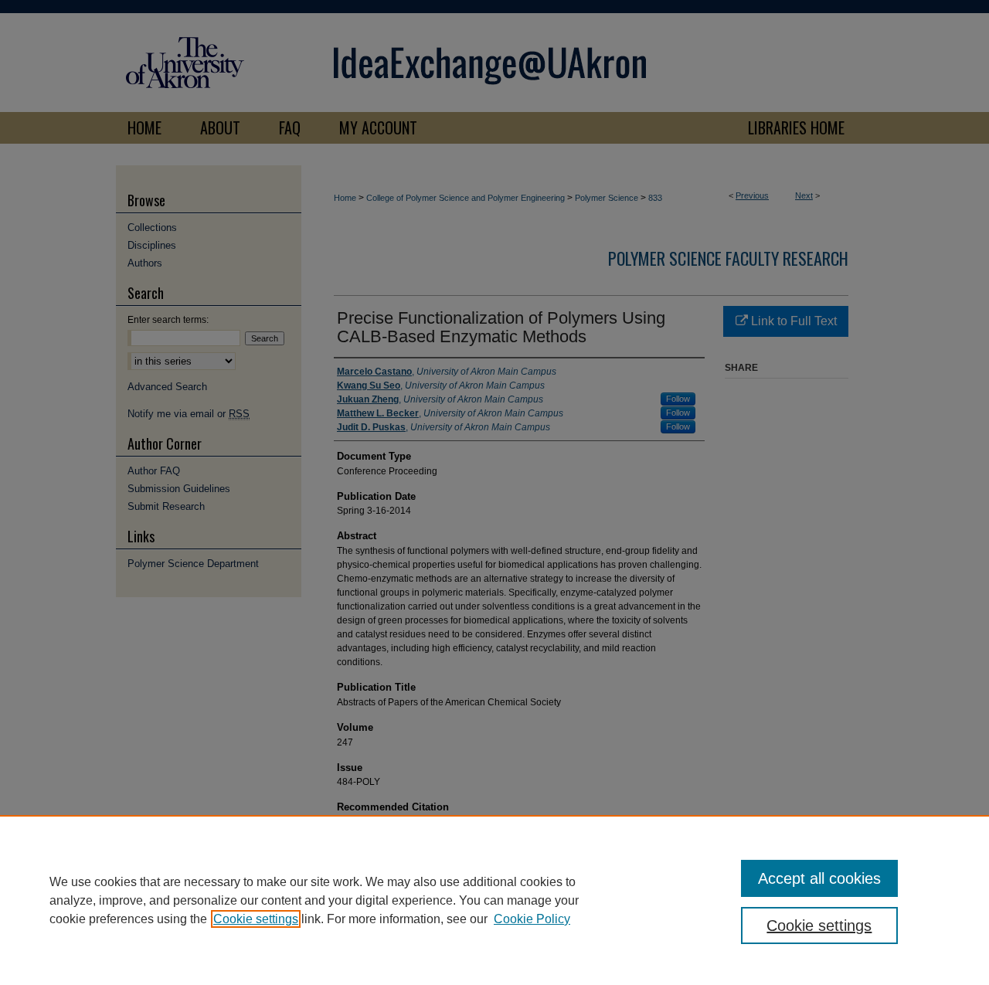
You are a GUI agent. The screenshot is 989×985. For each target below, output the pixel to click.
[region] (494, 900)
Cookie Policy (532, 919)
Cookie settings (255, 919)
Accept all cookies (819, 878)
